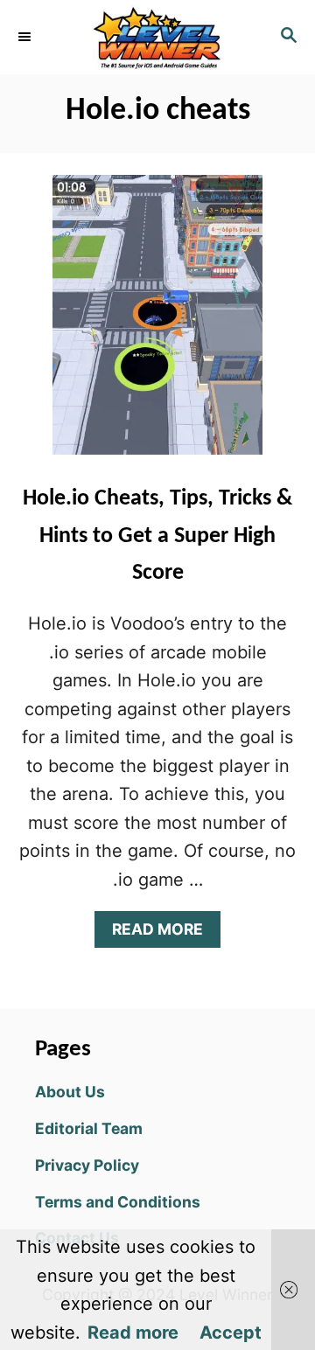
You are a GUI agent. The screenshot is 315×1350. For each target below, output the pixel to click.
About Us (70, 1091)
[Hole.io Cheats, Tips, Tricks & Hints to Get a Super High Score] (157, 323)
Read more (133, 1332)
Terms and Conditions (117, 1202)
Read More (163, 933)
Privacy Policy (87, 1165)
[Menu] (26, 37)
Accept (231, 1332)
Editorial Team (89, 1128)
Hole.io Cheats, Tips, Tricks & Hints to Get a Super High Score (157, 536)
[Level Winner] (157, 37)
